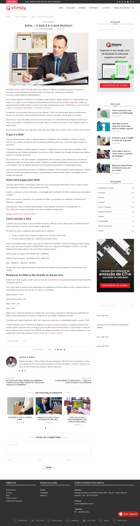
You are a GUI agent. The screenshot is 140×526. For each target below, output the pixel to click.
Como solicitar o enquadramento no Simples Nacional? (77, 420)
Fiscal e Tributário (21, 17)
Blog (7, 495)
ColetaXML (44, 493)
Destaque (116, 193)
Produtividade (116, 221)
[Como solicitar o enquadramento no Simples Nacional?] (77, 406)
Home (61, 8)
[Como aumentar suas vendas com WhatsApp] (103, 113)
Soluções (70, 8)
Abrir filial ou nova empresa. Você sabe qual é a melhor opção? (122, 126)
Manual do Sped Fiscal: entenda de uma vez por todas (122, 167)
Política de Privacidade (14, 501)
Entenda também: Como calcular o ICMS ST (21, 214)
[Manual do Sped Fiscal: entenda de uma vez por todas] (49, 406)
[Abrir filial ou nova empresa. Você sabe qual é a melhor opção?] (103, 127)
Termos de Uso (11, 498)
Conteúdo (93, 8)
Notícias (116, 216)
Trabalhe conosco (122, 8)
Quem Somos (11, 490)
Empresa (82, 8)
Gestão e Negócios (116, 212)
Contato (106, 8)
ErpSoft (43, 490)
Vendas (116, 231)
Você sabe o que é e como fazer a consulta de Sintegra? (122, 153)
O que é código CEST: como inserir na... (42, 2)
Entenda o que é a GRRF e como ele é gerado (123, 139)
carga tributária (13, 341)
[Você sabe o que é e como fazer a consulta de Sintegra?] (103, 154)
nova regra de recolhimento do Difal (50, 280)
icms (23, 341)
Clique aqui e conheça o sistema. (51, 333)
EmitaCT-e (43, 495)
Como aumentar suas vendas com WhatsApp (122, 111)
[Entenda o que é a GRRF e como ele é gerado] (20, 406)
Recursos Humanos (116, 226)
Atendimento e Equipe (116, 188)
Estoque (116, 197)
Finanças (116, 202)
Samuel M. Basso (47, 29)
